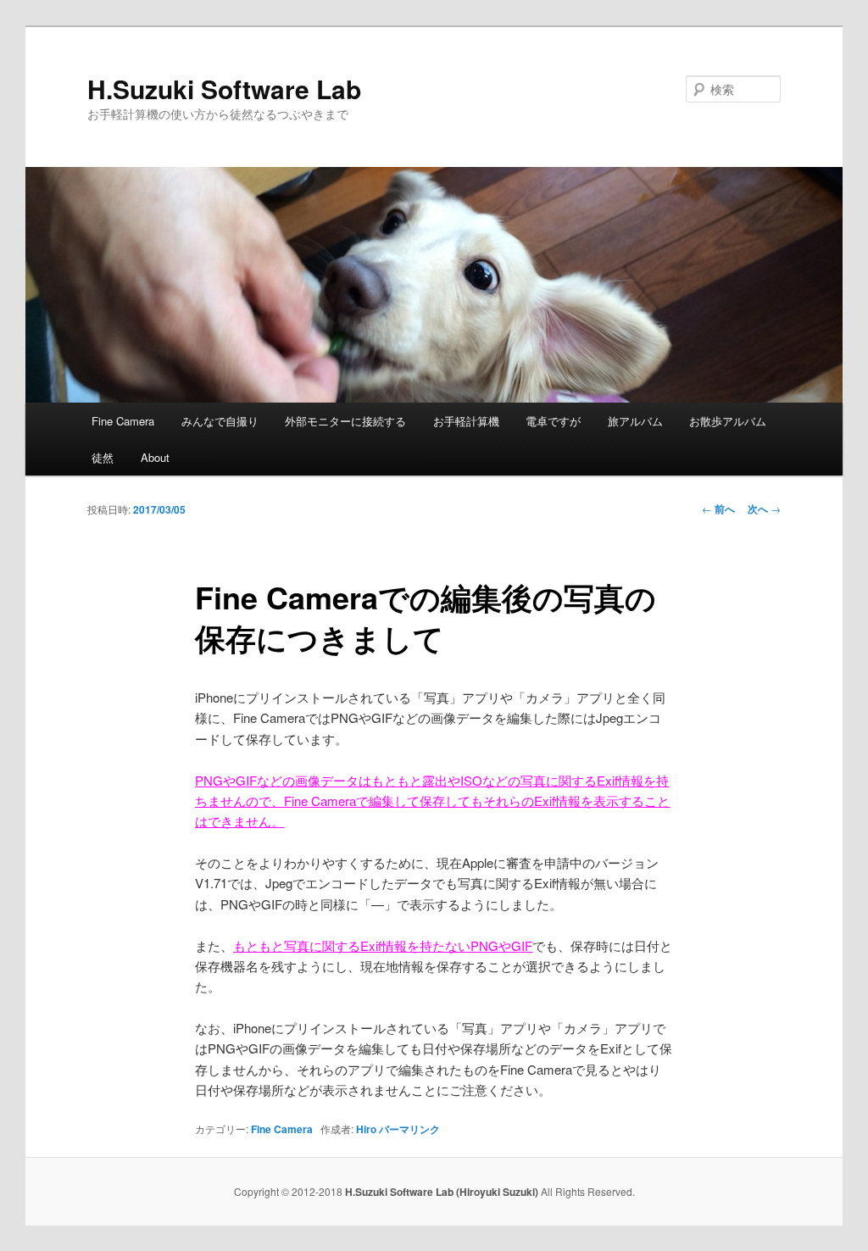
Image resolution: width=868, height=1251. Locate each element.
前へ (718, 508)
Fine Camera (123, 421)
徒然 (103, 457)
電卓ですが (553, 421)
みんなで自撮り (220, 421)
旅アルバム (635, 421)
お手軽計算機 (466, 421)
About (155, 457)
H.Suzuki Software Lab (224, 88)
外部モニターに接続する (345, 421)
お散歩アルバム (727, 421)
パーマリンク (409, 1129)
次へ (764, 508)
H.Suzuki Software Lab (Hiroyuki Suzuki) (443, 1191)
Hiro (366, 1129)
